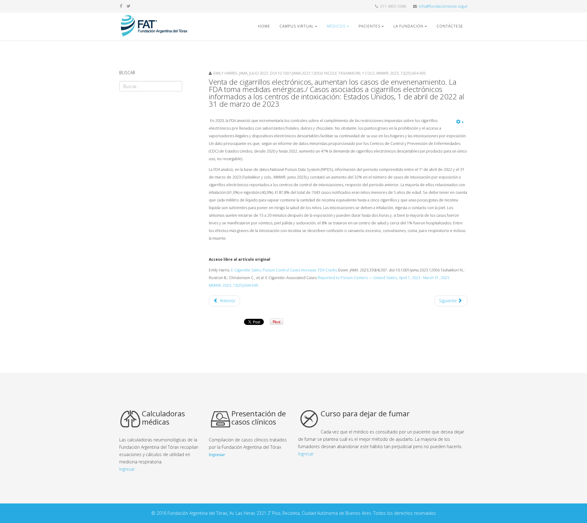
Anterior (227, 301)
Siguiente (448, 301)
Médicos (337, 26)
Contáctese (450, 26)
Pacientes (369, 26)
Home (264, 26)
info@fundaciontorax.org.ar (443, 6)
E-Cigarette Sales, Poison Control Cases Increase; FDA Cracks (284, 270)
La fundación (408, 26)
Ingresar (127, 469)
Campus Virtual (296, 26)
